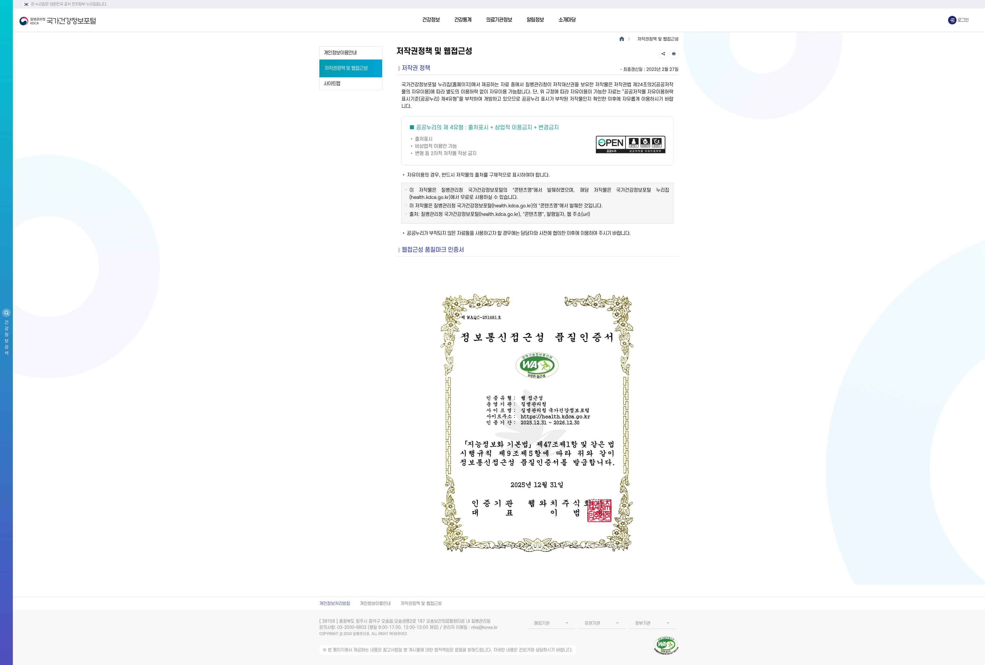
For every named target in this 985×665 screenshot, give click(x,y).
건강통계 (462, 20)
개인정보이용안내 (340, 53)
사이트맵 (332, 83)
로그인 (963, 20)
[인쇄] (673, 54)
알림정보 (535, 20)
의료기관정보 (499, 20)
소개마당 (567, 20)
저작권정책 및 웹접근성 (346, 68)
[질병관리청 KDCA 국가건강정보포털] (57, 20)
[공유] (663, 54)
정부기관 (643, 623)
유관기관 (592, 623)
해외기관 (541, 623)
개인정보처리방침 (334, 603)
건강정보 (430, 20)
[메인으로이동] (621, 39)
